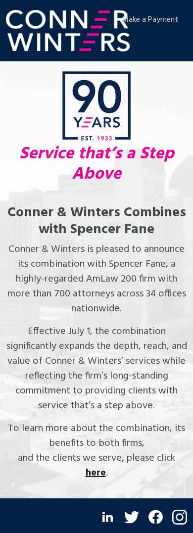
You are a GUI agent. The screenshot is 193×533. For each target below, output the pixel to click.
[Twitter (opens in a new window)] (131, 517)
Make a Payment (150, 19)
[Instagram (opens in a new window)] (179, 517)
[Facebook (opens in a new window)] (155, 517)
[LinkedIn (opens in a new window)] (107, 517)
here (96, 473)
